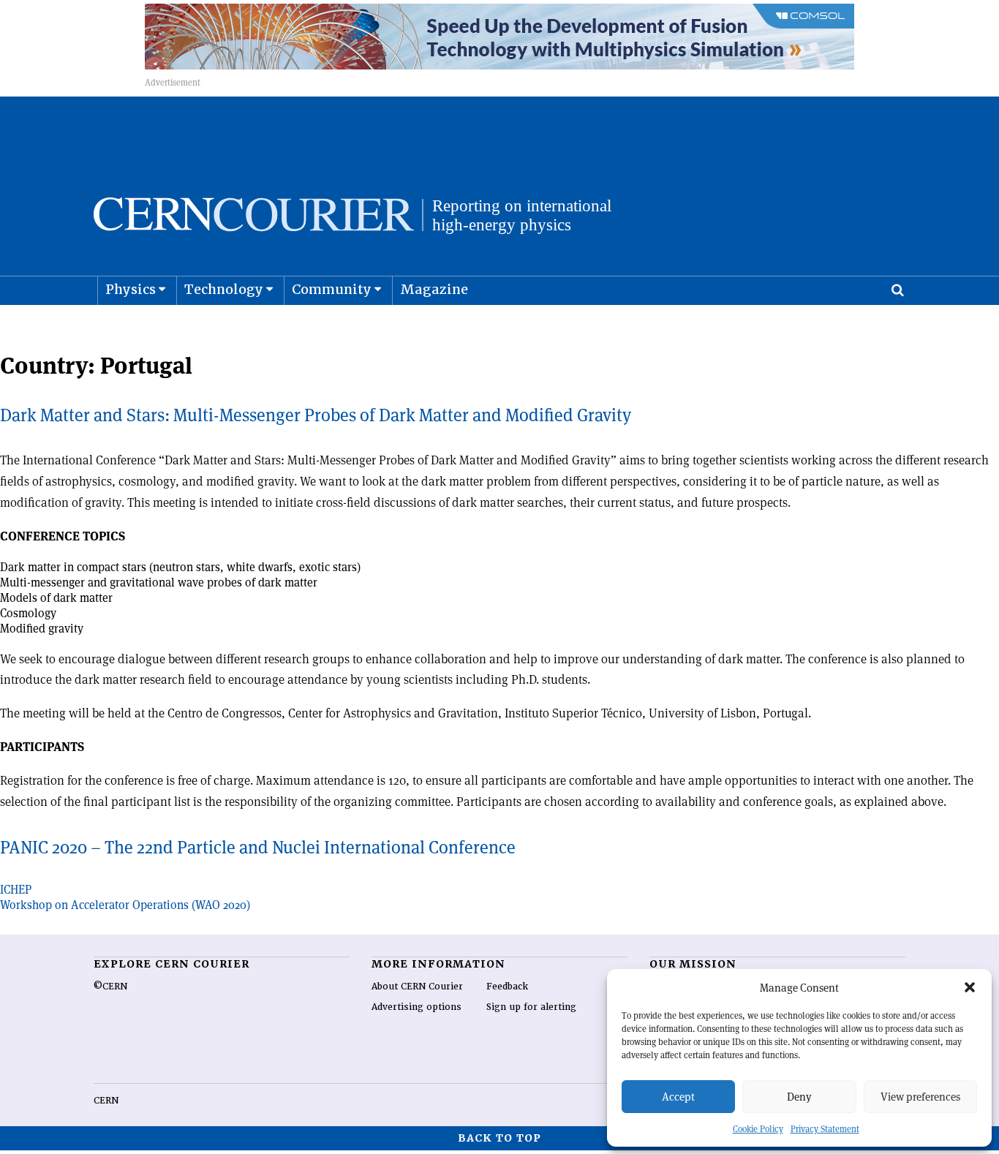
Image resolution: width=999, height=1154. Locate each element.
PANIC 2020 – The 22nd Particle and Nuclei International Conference (258, 847)
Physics (130, 289)
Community (332, 289)
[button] (969, 987)
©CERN (110, 986)
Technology (223, 289)
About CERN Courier (417, 986)
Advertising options (416, 1007)
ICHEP (15, 889)
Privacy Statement (825, 1128)
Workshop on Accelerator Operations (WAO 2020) (125, 905)
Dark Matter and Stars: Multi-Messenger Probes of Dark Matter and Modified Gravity (315, 415)
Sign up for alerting (531, 1007)
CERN (106, 1100)
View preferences (920, 1097)
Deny (799, 1097)
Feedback (507, 986)
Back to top (499, 1137)
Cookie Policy (758, 1128)
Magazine (434, 289)
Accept (678, 1097)
